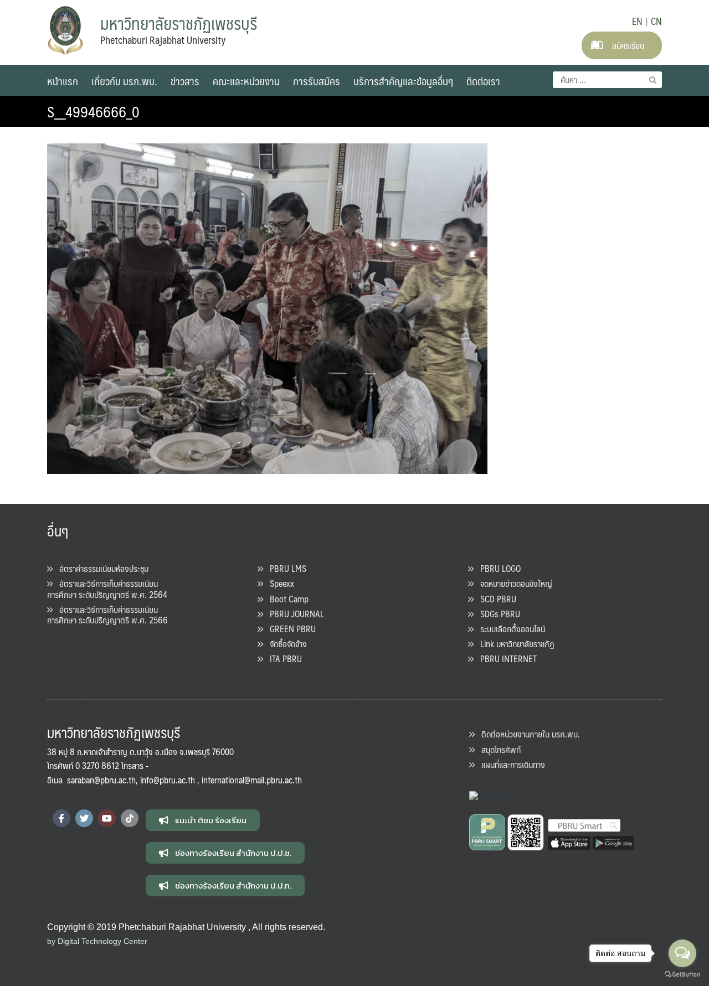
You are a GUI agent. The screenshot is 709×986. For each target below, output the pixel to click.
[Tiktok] (129, 818)
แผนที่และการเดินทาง (510, 764)
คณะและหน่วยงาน (246, 81)
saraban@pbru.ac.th (101, 779)
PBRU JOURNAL (293, 613)
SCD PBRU (495, 598)
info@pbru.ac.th (167, 779)
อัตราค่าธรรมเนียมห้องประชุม (100, 568)
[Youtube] (107, 818)
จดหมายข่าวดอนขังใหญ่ (513, 583)
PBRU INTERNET (505, 658)
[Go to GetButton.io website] (682, 974)
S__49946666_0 (93, 111)
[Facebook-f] (61, 818)
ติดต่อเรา (483, 81)
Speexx (278, 583)
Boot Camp (286, 598)
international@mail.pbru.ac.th (252, 779)
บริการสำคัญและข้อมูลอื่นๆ (403, 81)
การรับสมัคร (316, 81)
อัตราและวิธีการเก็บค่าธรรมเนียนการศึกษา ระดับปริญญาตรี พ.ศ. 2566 (107, 614)
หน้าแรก (62, 81)
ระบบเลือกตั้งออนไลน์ (509, 628)
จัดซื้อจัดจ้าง (285, 643)
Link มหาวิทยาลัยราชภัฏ (514, 643)
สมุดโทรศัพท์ (498, 749)
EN (637, 21)
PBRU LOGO (497, 568)
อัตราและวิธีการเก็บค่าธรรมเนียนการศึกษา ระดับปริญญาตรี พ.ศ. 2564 (107, 588)
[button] (203, 820)
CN (656, 21)
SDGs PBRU (497, 613)
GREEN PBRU (289, 628)
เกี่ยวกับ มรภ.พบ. (124, 81)
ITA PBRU (282, 658)
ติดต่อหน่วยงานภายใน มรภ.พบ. (527, 733)
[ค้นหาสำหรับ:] (607, 79)
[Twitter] (84, 818)
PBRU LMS (284, 568)
